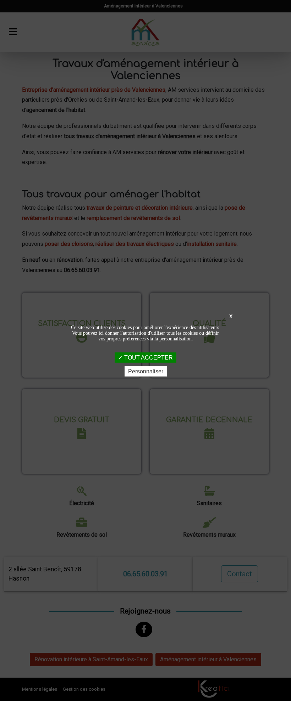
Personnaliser (145, 371)
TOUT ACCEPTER (148, 357)
